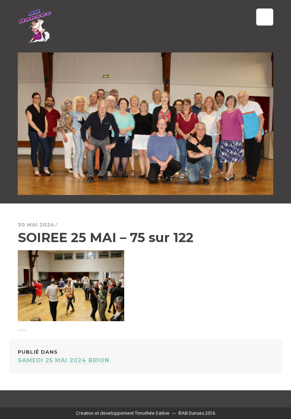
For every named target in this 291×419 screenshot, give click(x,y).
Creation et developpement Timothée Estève (123, 413)
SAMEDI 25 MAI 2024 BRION (63, 356)
